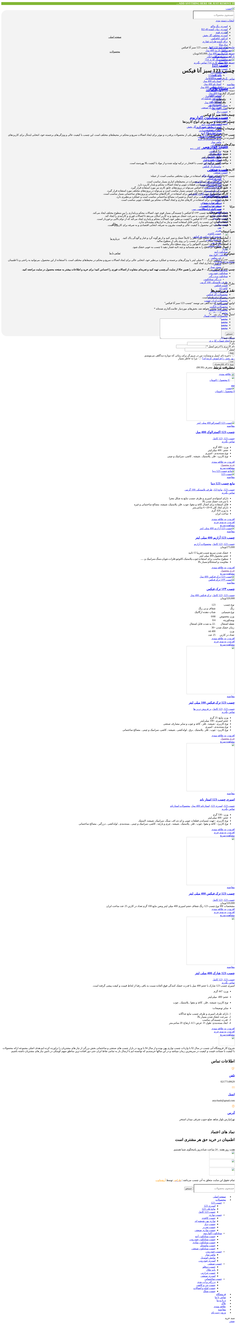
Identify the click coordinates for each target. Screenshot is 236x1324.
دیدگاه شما (228, 337)
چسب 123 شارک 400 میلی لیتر (215, 973)
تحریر (218, 230)
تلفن (232, 1075)
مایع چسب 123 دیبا (223, 483)
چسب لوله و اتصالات (204, 1288)
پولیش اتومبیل (208, 1257)
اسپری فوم (222, 32)
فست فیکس (221, 285)
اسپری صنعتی (208, 1276)
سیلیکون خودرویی (218, 273)
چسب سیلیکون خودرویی (202, 1239)
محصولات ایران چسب (216, 300)
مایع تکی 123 (208, 1209)
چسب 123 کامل (206, 1212)
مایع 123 (218, 489)
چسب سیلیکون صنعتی (203, 1248)
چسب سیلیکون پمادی (203, 1242)
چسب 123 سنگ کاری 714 (221, 62)
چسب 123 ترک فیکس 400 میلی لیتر (212, 893)
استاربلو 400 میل (212, 84)
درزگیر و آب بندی (206, 1282)
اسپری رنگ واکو (219, 26)
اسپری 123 (217, 806)
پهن (219, 227)
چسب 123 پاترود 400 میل (221, 53)
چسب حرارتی (208, 1273)
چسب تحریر (209, 1227)
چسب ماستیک (207, 1245)
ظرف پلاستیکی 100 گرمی (214, 282)
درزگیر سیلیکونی (212, 279)
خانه (232, 47)
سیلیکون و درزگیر (218, 276)
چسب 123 (220, 65)
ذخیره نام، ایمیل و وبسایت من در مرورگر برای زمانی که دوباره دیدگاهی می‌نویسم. (187, 355)
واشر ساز (216, 142)
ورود (231, 352)
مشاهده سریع (227, 468)
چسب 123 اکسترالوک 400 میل (215, 432)
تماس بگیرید (200, 62)
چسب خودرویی (215, 147)
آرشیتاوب (161, 1180)
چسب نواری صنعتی (205, 1230)
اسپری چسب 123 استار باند (217, 799)
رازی (225, 248)
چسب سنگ (209, 1291)
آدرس (231, 1113)
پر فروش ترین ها (202, 709)
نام (232, 343)
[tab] (114, 99)
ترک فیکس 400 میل (200, 595)
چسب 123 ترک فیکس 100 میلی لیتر (212, 702)
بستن (232, 1321)
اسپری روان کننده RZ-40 (214, 29)
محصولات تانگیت (219, 306)
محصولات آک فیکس (217, 294)
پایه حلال (210, 1269)
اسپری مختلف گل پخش (215, 35)
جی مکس (216, 258)
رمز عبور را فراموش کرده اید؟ (218, 358)
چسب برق (222, 111)
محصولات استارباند (180, 806)
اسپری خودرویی (206, 1260)
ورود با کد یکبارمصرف (223, 364)
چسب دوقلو (209, 1266)
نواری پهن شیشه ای (205, 1221)
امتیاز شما (228, 314)
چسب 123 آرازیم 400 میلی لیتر (215, 537)
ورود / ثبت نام (218, 1312)
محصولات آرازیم (202, 544)
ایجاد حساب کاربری (219, 340)
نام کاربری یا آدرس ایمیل (220, 346)
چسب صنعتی (220, 172)
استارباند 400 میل (212, 81)
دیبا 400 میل (215, 93)
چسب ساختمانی (213, 1279)
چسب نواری (215, 1215)
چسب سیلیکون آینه (205, 1236)
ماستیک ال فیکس (211, 166)
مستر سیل (215, 267)
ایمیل (231, 349)
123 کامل (212, 47)
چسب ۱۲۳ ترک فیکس (221, 589)
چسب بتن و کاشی (205, 1285)
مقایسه (222, 1309)
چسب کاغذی (214, 233)
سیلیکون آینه (221, 251)
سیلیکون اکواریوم (218, 255)
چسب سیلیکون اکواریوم (209, 118)
